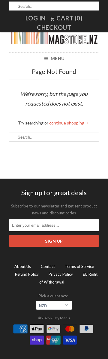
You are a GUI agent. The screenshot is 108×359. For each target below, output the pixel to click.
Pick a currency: (54, 295)
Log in (36, 18)
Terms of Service (79, 266)
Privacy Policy (61, 274)
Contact (48, 266)
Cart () (69, 18)
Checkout (54, 27)
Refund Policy (27, 274)
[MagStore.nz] (54, 37)
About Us (22, 266)
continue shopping (67, 122)
